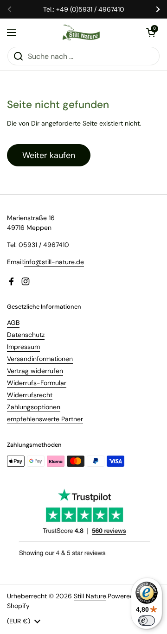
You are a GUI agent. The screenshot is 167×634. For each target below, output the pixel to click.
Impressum (23, 346)
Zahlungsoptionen (33, 407)
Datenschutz (26, 334)
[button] (150, 32)
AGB (13, 322)
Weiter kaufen (48, 155)
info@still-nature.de (54, 262)
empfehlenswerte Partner (45, 419)
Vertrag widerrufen (35, 371)
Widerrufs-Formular (36, 383)
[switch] (146, 620)
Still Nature (90, 596)
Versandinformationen (40, 359)
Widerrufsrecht (29, 395)
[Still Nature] (81, 32)
